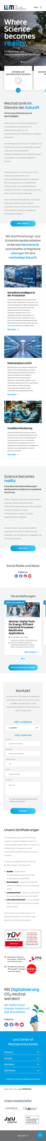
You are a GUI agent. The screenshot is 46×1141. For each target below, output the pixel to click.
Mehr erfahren (23, 223)
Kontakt (8, 1058)
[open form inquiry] (40, 1135)
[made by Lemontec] (25, 1089)
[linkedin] (16, 576)
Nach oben (22, 1135)
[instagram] (25, 576)
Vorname (8, 739)
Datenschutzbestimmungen (27, 799)
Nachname (9, 749)
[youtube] (29, 576)
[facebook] (20, 576)
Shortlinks (9, 1064)
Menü (36, 7)
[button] (22, 658)
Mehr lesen (11, 329)
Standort (8, 1052)
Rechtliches (10, 1070)
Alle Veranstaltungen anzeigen (23, 667)
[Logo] (15, 6)
